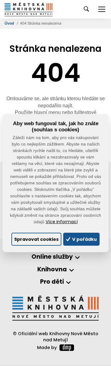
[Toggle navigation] (101, 9)
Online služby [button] (52, 257)
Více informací (62, 222)
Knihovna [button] (52, 269)
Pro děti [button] (52, 282)
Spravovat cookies (36, 239)
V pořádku (84, 239)
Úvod (10, 23)
